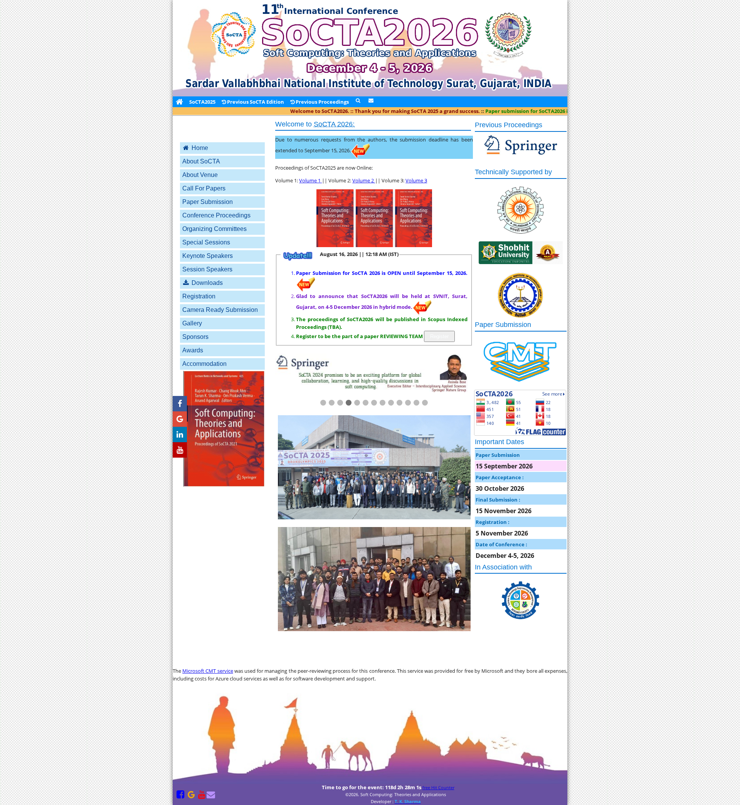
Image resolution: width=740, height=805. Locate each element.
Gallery (192, 323)
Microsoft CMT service (207, 670)
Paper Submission (207, 202)
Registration (198, 296)
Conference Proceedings (216, 215)
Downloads (206, 283)
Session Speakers (207, 269)
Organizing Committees (214, 229)
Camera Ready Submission (220, 310)
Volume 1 (310, 180)
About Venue (200, 175)
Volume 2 (363, 180)
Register (439, 336)
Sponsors (195, 336)
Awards (192, 350)
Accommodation (204, 363)
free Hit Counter (440, 787)
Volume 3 (416, 180)
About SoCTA (201, 161)
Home (199, 148)
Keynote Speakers (207, 256)
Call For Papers (203, 188)
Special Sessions (206, 242)
